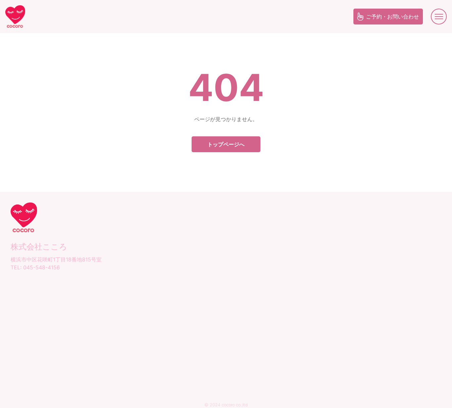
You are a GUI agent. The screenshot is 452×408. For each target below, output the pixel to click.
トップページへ (226, 144)
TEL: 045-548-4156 (35, 267)
